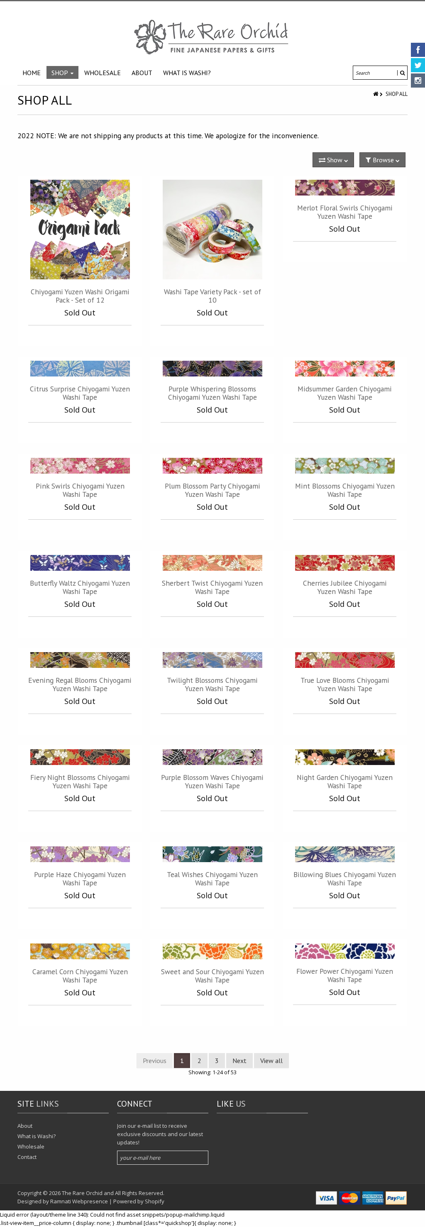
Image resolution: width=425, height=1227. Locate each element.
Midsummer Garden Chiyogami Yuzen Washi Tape (345, 393)
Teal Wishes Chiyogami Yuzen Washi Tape (212, 878)
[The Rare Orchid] (212, 37)
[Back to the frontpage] (376, 94)
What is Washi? (36, 1136)
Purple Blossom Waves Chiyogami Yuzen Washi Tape (212, 781)
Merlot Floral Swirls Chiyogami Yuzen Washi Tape (345, 212)
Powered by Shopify (138, 1201)
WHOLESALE (102, 72)
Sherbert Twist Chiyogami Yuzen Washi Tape (212, 587)
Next (239, 1060)
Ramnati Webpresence (79, 1201)
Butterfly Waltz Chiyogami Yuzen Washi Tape (80, 587)
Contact (27, 1157)
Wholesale (30, 1146)
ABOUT (142, 72)
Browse (383, 160)
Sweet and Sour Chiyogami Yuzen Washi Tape (212, 976)
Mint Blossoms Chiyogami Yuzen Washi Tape (345, 490)
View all (271, 1060)
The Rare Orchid (82, 1193)
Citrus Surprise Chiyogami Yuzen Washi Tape (80, 393)
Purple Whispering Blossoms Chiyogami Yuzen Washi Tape (212, 393)
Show (334, 160)
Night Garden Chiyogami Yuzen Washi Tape (345, 781)
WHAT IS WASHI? (187, 72)
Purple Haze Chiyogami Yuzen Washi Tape (80, 878)
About (24, 1125)
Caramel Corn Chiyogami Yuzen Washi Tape (80, 976)
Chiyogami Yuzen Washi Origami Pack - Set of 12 (80, 296)
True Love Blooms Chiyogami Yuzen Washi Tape (344, 684)
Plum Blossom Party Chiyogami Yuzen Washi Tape (212, 490)
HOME (31, 72)
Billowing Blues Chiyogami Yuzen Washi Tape (344, 878)
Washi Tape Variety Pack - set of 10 (212, 296)
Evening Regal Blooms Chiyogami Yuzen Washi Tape (80, 684)
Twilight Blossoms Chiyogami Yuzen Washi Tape (212, 684)
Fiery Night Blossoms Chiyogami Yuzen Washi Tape (80, 781)
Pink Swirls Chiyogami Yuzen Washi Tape (80, 490)
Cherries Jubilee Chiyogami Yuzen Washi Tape (345, 587)
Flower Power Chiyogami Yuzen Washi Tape (344, 975)
